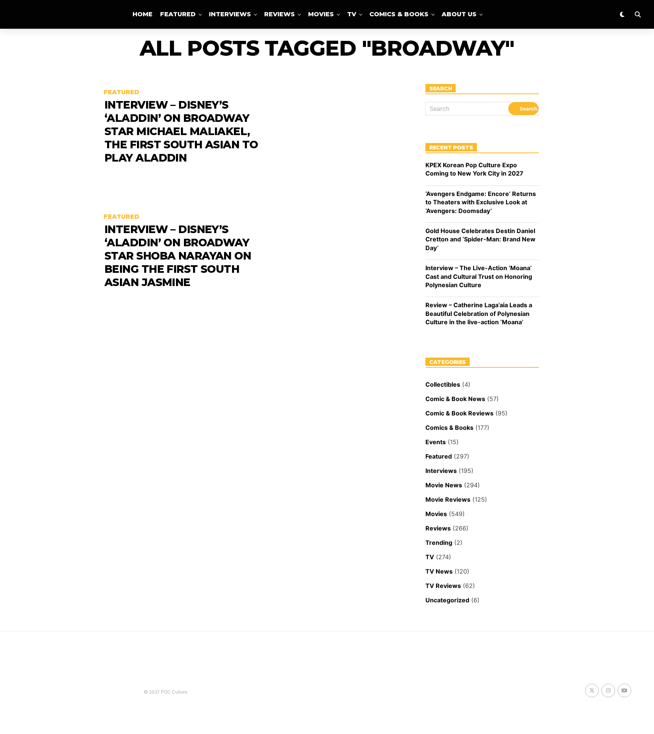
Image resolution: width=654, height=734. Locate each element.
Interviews (230, 14)
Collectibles (442, 384)
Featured (178, 14)
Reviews (279, 14)
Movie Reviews (447, 499)
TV (351, 14)
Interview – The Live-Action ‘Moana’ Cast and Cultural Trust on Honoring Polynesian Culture (478, 276)
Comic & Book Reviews (459, 413)
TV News (439, 571)
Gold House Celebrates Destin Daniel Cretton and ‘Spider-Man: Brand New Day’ (480, 239)
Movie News (443, 485)
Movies (321, 14)
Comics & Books (398, 14)
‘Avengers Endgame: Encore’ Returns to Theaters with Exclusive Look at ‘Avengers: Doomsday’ (480, 202)
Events (435, 442)
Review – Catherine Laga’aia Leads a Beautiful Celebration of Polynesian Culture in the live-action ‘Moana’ (478, 313)
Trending (438, 542)
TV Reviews (443, 585)
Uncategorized (447, 600)
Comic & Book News (455, 399)
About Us (459, 14)
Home (142, 14)
